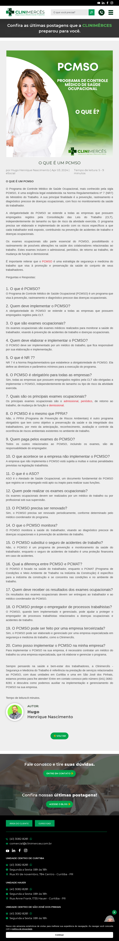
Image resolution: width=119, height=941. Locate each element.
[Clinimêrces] (25, 12)
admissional (71, 401)
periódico (86, 401)
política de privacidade (22, 929)
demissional (56, 405)
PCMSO (47, 261)
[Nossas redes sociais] (98, 3)
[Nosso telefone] (101, 12)
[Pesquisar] (92, 12)
